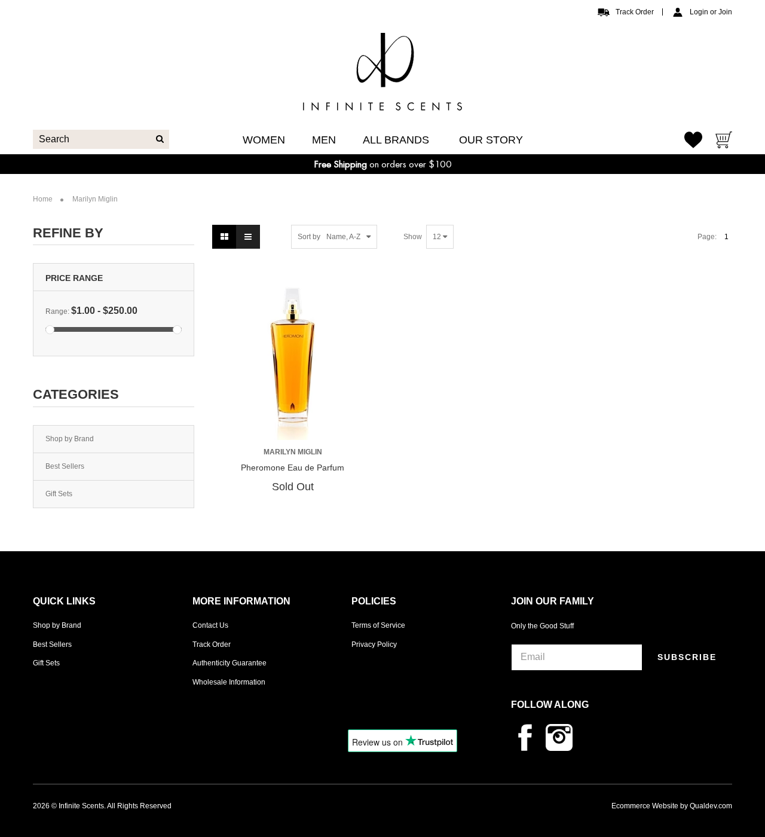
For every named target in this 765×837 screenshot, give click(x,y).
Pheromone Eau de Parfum (292, 467)
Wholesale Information (228, 682)
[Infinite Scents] (382, 101)
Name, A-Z (343, 237)
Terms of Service (378, 625)
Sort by (309, 237)
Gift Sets (58, 494)
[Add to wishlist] (295, 425)
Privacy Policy (374, 644)
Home (43, 199)
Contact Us (210, 625)
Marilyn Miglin (293, 452)
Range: (57, 311)
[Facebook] (528, 736)
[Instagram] (562, 736)
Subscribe (687, 657)
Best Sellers (64, 466)
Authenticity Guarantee (229, 663)
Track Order (635, 12)
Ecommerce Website (644, 806)
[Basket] (723, 141)
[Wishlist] (693, 140)
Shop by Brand (69, 439)
